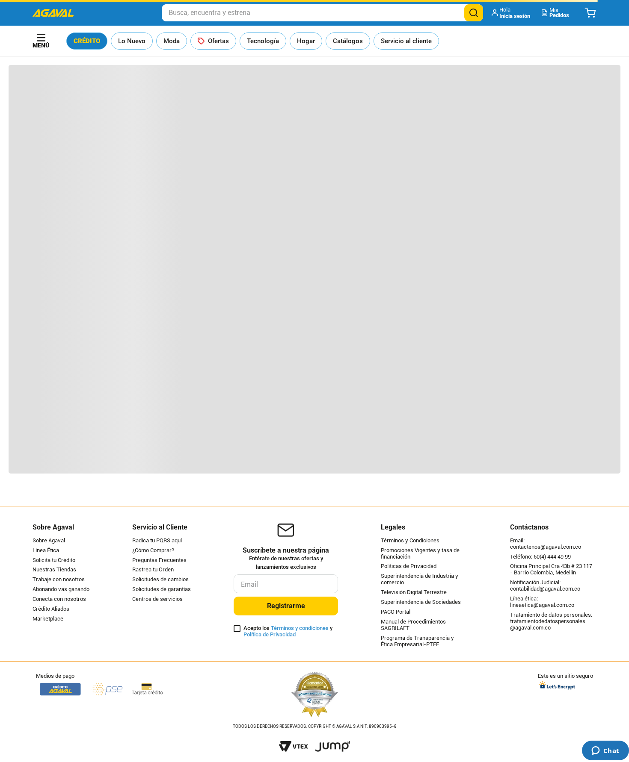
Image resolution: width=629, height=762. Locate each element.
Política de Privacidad (269, 634)
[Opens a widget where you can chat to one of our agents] (605, 751)
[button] (511, 12)
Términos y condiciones (300, 628)
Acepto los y (287, 631)
